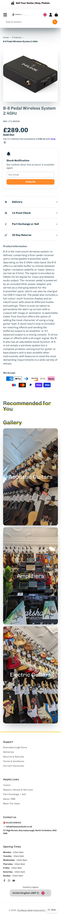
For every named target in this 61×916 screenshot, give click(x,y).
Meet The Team (11, 803)
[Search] (54, 21)
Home (6, 37)
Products (16, 37)
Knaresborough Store (15, 747)
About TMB (9, 799)
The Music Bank (25, 910)
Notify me (31, 181)
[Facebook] (4, 880)
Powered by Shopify (42, 910)
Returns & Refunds (13, 756)
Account (50, 15)
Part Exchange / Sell (14, 794)
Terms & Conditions (13, 761)
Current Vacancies (13, 766)
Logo (21, 14)
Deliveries (8, 752)
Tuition (7, 785)
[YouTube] (13, 880)
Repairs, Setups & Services (18, 789)
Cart (56, 15)
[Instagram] (9, 880)
